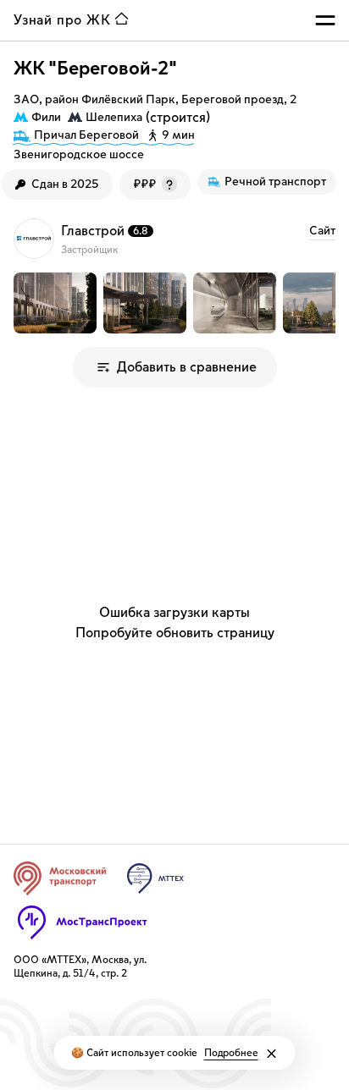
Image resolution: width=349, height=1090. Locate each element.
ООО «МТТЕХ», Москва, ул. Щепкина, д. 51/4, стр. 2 (80, 966)
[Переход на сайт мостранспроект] (83, 922)
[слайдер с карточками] (174, 302)
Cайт (322, 231)
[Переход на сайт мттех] (155, 878)
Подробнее (231, 1053)
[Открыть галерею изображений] (55, 302)
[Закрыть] (272, 1053)
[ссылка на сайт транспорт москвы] (60, 878)
